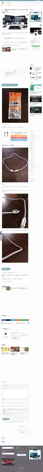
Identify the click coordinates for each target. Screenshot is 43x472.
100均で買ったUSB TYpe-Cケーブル (10, 72)
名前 (4, 399)
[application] (8, 462)
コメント (4, 388)
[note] (41, 0)
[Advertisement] (15, 60)
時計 (32, 160)
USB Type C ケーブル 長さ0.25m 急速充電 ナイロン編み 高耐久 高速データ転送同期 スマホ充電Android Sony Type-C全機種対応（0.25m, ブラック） (19, 133)
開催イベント (33, 143)
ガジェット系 (3, 12)
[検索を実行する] (41, 25)
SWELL (32, 145)
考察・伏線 (33, 138)
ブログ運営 (33, 165)
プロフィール (26, 469)
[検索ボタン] (41, 3)
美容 (32, 153)
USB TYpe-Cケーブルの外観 (10, 73)
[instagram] (37, 0)
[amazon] (39, 0)
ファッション (33, 173)
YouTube (32, 150)
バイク (32, 133)
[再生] (3, 464)
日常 (32, 170)
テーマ (32, 168)
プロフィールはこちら (36, 46)
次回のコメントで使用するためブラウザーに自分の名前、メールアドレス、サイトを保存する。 (15, 409)
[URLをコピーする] (26, 320)
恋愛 (32, 148)
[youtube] (38, 0)
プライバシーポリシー (21, 469)
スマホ (32, 158)
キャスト (32, 140)
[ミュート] (11, 464)
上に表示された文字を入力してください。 (8, 413)
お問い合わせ (16, 469)
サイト (3, 406)
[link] (12, 338)
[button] (3, 320)
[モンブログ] (6, 3)
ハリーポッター (33, 135)
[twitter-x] (35, 0)
